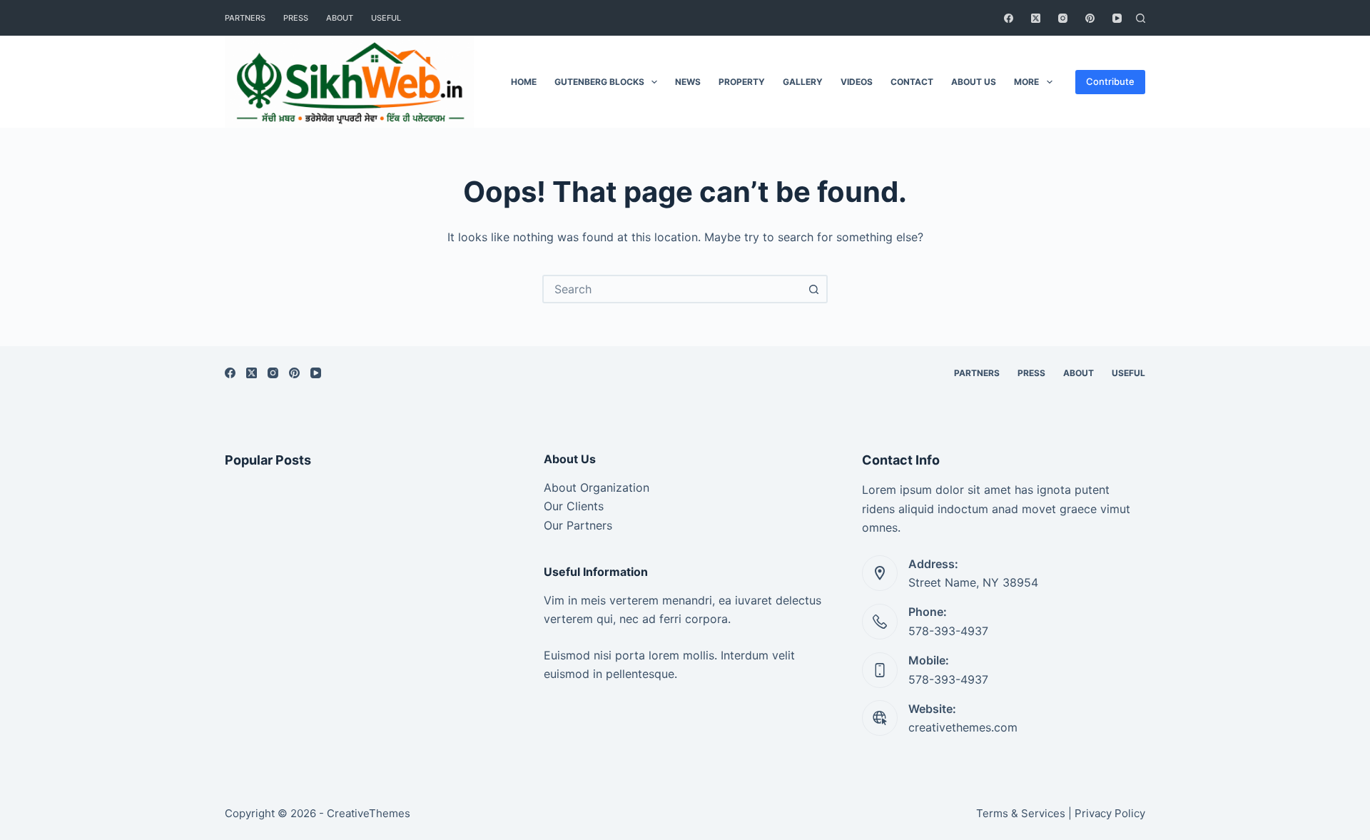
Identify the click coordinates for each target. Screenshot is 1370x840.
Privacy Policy (1110, 813)
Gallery (803, 81)
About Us (973, 81)
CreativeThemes (368, 813)
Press (295, 18)
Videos (857, 81)
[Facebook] (1008, 18)
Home (524, 81)
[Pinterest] (1090, 18)
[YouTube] (1117, 18)
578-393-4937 (948, 631)
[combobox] (672, 289)
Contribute (1110, 81)
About (339, 18)
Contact (911, 81)
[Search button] (813, 289)
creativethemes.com (963, 727)
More (1026, 81)
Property (742, 81)
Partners (245, 18)
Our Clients (574, 506)
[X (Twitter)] (1035, 18)
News (688, 81)
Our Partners (578, 525)
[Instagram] (1062, 18)
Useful (386, 18)
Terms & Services (1020, 813)
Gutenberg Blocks (599, 81)
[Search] (1140, 18)
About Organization (596, 487)
